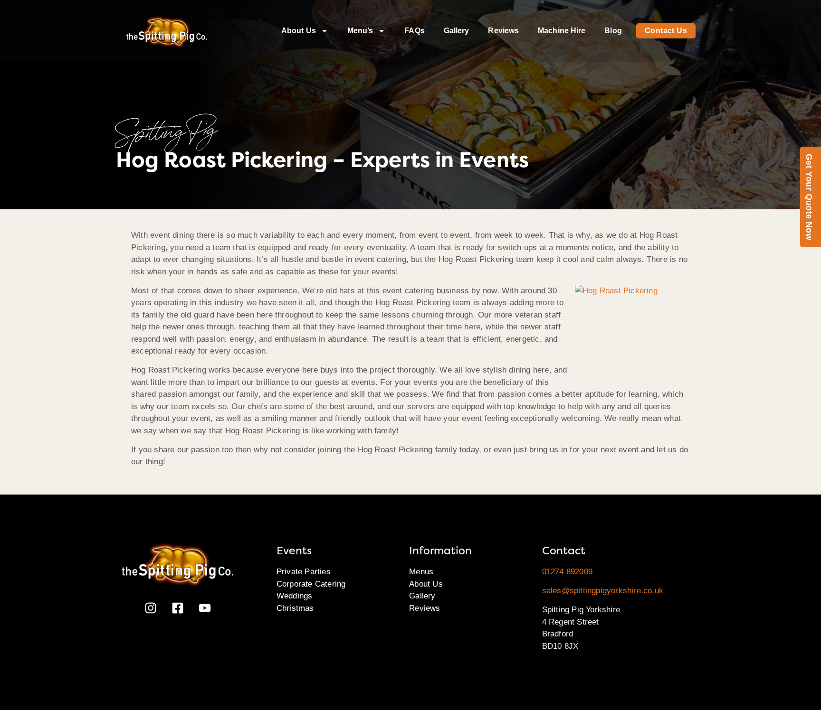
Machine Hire (561, 31)
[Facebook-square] (177, 608)
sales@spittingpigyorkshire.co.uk (602, 590)
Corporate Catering (311, 584)
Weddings (295, 595)
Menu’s (360, 31)
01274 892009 (567, 571)
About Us (298, 31)
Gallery (456, 31)
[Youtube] (204, 608)
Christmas (295, 608)
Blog (612, 31)
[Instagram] (150, 608)
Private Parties (304, 571)
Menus (421, 571)
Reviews (503, 31)
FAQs (414, 31)
